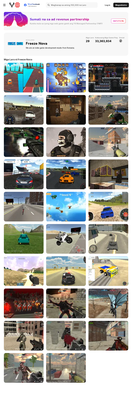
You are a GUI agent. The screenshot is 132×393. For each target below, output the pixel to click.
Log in (107, 5)
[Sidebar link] (4, 5)
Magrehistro (121, 5)
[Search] (49, 5)
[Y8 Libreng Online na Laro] (14, 5)
